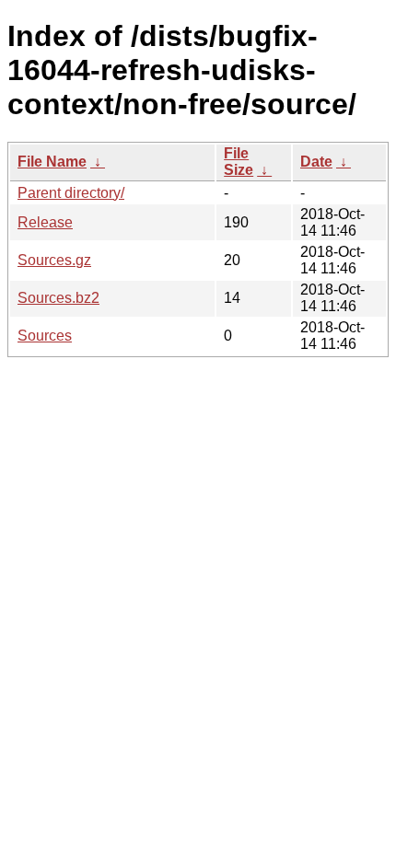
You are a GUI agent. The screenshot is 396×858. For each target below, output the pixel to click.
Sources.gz (54, 260)
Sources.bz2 (58, 298)
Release (45, 222)
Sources (44, 335)
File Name (52, 161)
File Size (238, 161)
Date (316, 161)
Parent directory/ (70, 193)
